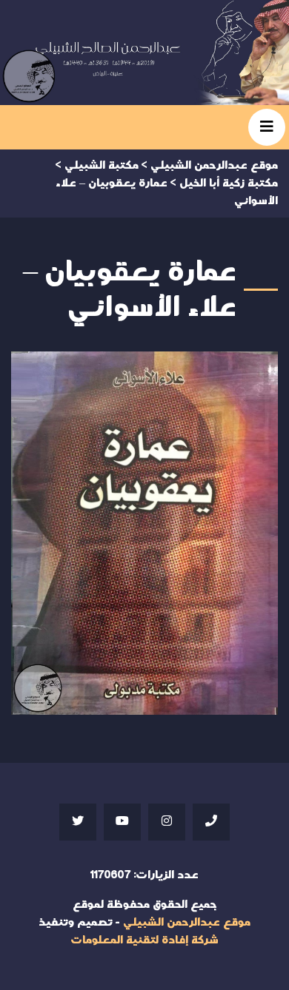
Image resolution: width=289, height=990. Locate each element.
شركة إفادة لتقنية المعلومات (144, 940)
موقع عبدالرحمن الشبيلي (186, 922)
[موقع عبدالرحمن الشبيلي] (144, 52)
